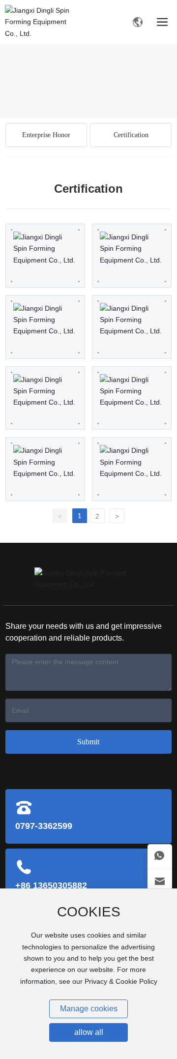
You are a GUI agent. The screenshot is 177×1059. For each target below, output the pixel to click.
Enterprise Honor (46, 135)
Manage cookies (89, 1008)
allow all (88, 1032)
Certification (131, 135)
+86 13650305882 (51, 885)
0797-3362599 (43, 826)
